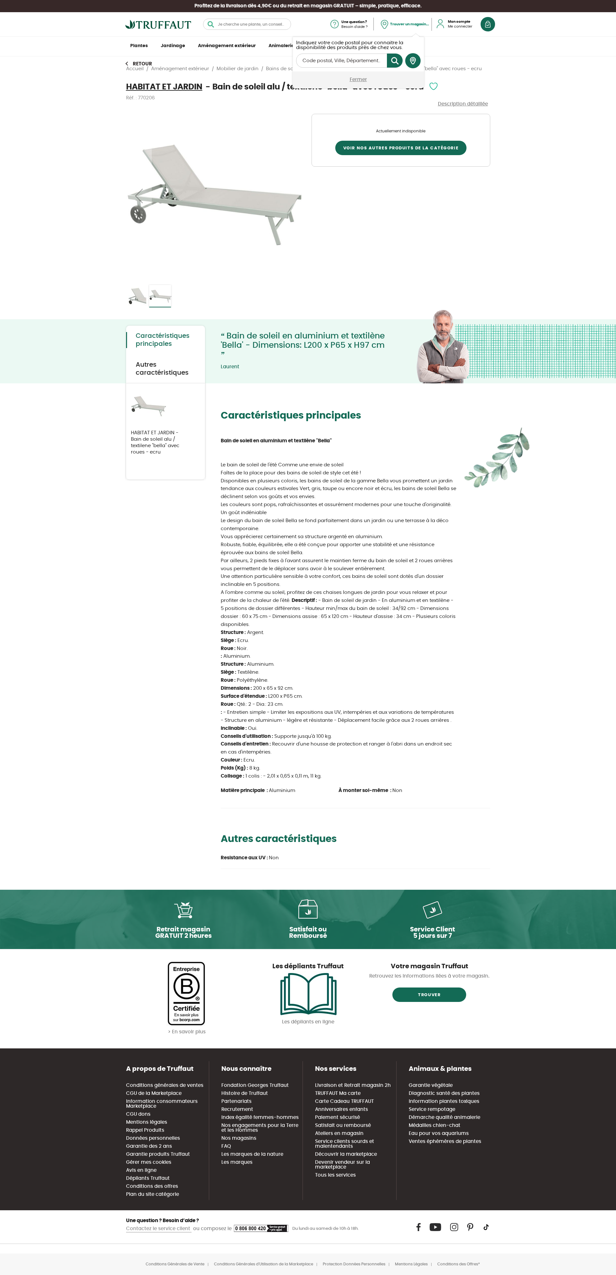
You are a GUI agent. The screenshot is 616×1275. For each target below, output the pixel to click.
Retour (142, 64)
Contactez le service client (159, 1228)
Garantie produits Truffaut (158, 1154)
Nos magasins (238, 1138)
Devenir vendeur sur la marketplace (342, 1165)
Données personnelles (153, 1138)
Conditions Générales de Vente (175, 1264)
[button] (139, 195)
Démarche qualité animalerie (444, 1117)
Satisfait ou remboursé (343, 1125)
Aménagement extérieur (227, 46)
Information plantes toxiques (444, 1101)
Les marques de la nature (252, 1154)
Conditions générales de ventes (164, 1085)
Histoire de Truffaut (244, 1093)
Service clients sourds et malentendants (344, 1144)
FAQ (226, 1146)
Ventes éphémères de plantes (445, 1141)
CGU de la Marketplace (154, 1093)
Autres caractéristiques (162, 369)
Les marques (236, 1162)
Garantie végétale (431, 1085)
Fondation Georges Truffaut (255, 1085)
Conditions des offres (152, 1186)
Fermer (358, 79)
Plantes (139, 46)
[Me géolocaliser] (413, 61)
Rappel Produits (145, 1130)
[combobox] (247, 24)
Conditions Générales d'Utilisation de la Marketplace (263, 1264)
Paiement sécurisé (337, 1117)
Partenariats (236, 1101)
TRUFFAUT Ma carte (338, 1093)
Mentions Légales (411, 1264)
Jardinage (173, 46)
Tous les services (335, 1175)
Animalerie (281, 46)
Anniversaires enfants (341, 1109)
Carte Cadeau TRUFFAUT (344, 1101)
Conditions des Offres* (458, 1264)
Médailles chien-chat (434, 1125)
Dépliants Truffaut (148, 1178)
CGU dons (138, 1114)
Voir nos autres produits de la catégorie (400, 148)
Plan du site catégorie (152, 1194)
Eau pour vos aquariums (439, 1133)
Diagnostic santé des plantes (444, 1093)
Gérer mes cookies (148, 1162)
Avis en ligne (141, 1170)
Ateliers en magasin (339, 1133)
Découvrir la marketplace (346, 1154)
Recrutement (237, 1109)
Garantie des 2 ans (149, 1146)
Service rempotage (432, 1109)
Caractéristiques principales (163, 340)
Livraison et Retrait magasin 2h (353, 1085)
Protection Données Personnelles (354, 1264)
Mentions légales (146, 1122)
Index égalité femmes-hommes (260, 1117)
